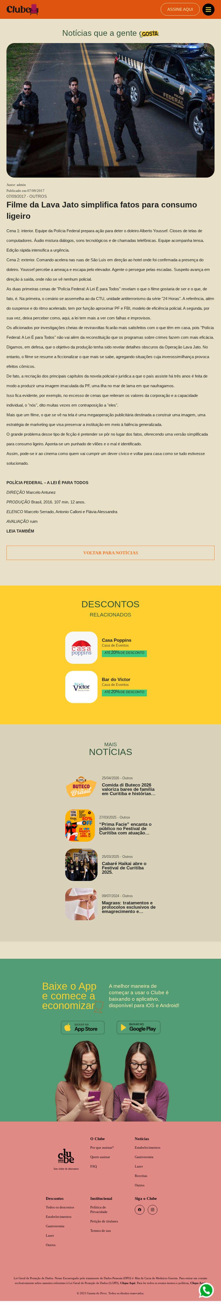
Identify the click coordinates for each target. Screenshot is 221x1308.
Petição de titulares (106, 1223)
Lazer (139, 1166)
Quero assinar (101, 1157)
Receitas (142, 1176)
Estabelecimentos (149, 1147)
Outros (140, 1186)
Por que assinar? (103, 1147)
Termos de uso (102, 1233)
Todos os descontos (61, 1208)
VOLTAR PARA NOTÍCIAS (110, 552)
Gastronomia (145, 1157)
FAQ (94, 1166)
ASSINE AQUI (180, 9)
